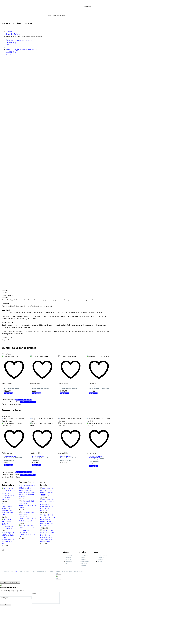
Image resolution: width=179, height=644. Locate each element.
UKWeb (15, 571)
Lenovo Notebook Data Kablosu (96, 456)
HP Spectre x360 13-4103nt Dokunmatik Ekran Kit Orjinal (46, 539)
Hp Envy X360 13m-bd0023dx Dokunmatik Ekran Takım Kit (27, 534)
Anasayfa (9, 32)
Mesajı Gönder (5, 605)
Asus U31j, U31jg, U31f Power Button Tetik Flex (8, 541)
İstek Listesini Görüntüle (28, 402)
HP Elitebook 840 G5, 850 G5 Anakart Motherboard (8, 497)
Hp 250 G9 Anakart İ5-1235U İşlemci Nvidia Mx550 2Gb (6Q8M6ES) (27, 494)
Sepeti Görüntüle (21, 399)
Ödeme (29, 399)
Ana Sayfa (6, 23)
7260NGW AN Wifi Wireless (68, 389)
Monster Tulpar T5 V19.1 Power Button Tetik (7, 513)
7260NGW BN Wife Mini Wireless (99, 389)
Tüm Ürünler (17, 23)
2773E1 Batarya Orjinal (11, 389)
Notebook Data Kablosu (13, 34)
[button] (8, 393)
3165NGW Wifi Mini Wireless (40, 389)
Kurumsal (28, 23)
